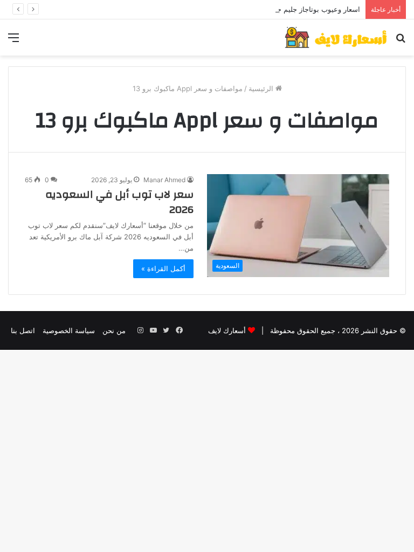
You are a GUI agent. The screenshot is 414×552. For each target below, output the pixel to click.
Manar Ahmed (164, 180)
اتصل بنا (23, 330)
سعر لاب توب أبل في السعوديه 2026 (119, 201)
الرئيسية (262, 88)
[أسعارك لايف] (336, 37)
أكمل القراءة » (163, 268)
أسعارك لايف (227, 330)
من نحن (114, 330)
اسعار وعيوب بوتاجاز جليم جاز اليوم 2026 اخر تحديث (281, 9)
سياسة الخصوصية (69, 330)
